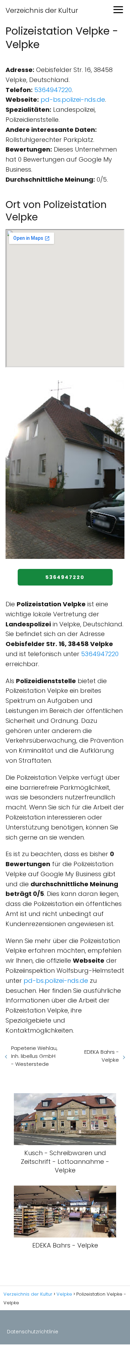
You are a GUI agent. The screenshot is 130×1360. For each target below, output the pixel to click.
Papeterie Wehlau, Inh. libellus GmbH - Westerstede (34, 1056)
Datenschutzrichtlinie (32, 1331)
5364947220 (53, 89)
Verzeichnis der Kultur (42, 10)
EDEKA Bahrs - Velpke (101, 1055)
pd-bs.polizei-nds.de (73, 99)
